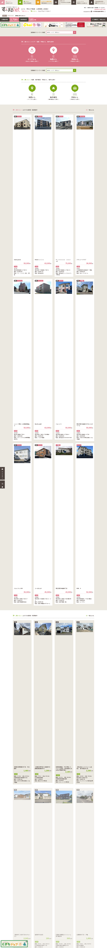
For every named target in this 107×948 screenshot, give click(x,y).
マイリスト (2, 474)
